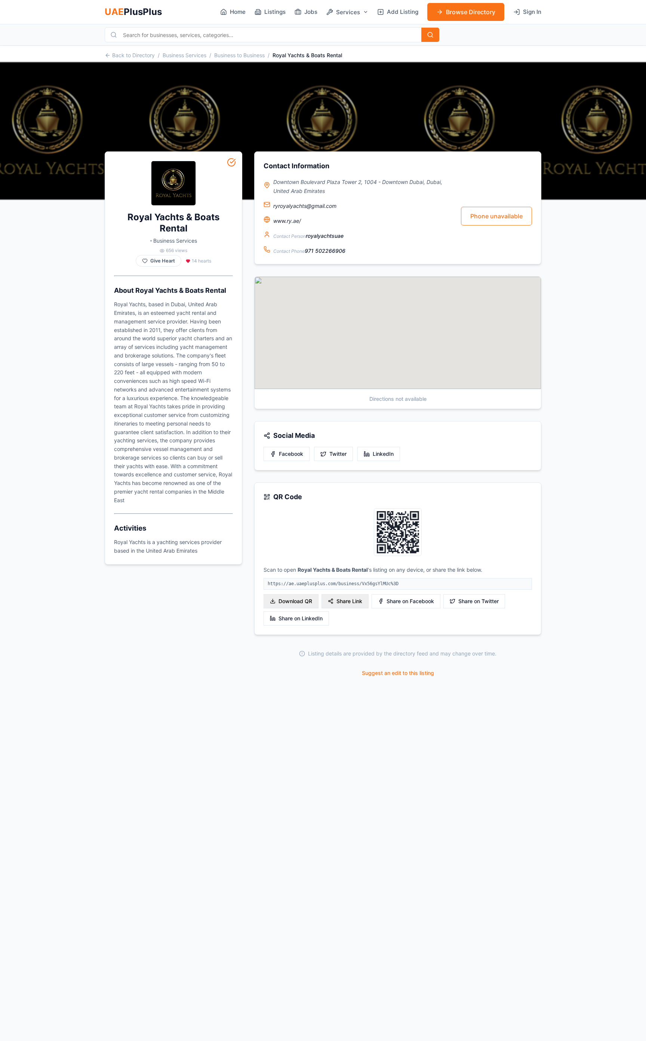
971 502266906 (325, 251)
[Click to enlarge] (398, 532)
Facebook (291, 454)
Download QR (295, 601)
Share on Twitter (478, 601)
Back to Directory (133, 55)
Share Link (349, 601)
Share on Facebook (410, 601)
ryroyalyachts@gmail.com (304, 206)
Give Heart (162, 261)
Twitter (338, 454)
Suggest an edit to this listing (398, 673)
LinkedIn (383, 454)
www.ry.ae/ (287, 221)
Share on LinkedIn (301, 618)
